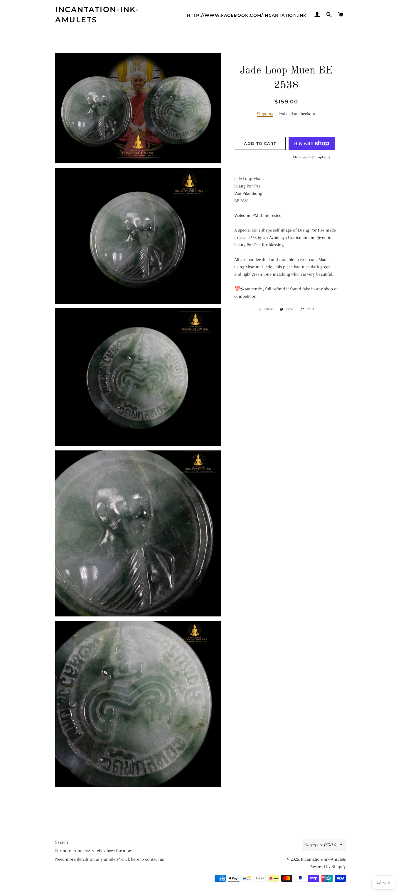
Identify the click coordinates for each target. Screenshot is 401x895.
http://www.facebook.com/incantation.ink (247, 15)
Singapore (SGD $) (321, 844)
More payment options (312, 157)
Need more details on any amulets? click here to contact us (109, 859)
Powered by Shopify (327, 866)
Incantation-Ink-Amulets (97, 14)
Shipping (265, 113)
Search (61, 842)
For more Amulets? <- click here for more (94, 850)
